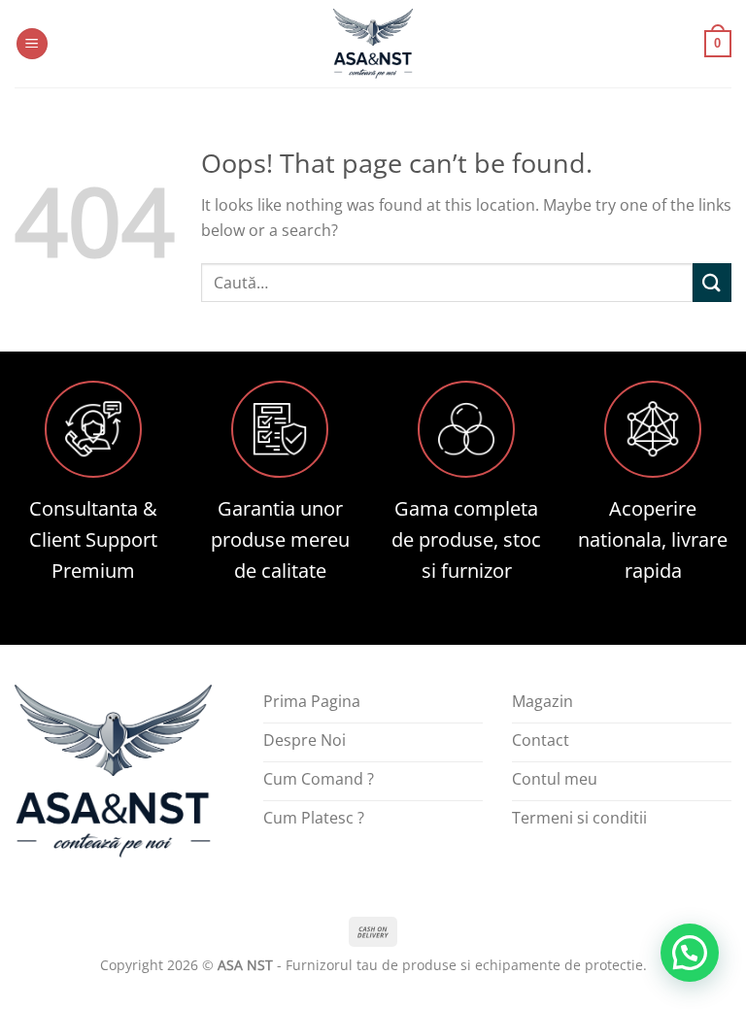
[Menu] (32, 44)
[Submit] (712, 282)
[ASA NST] (373, 43)
